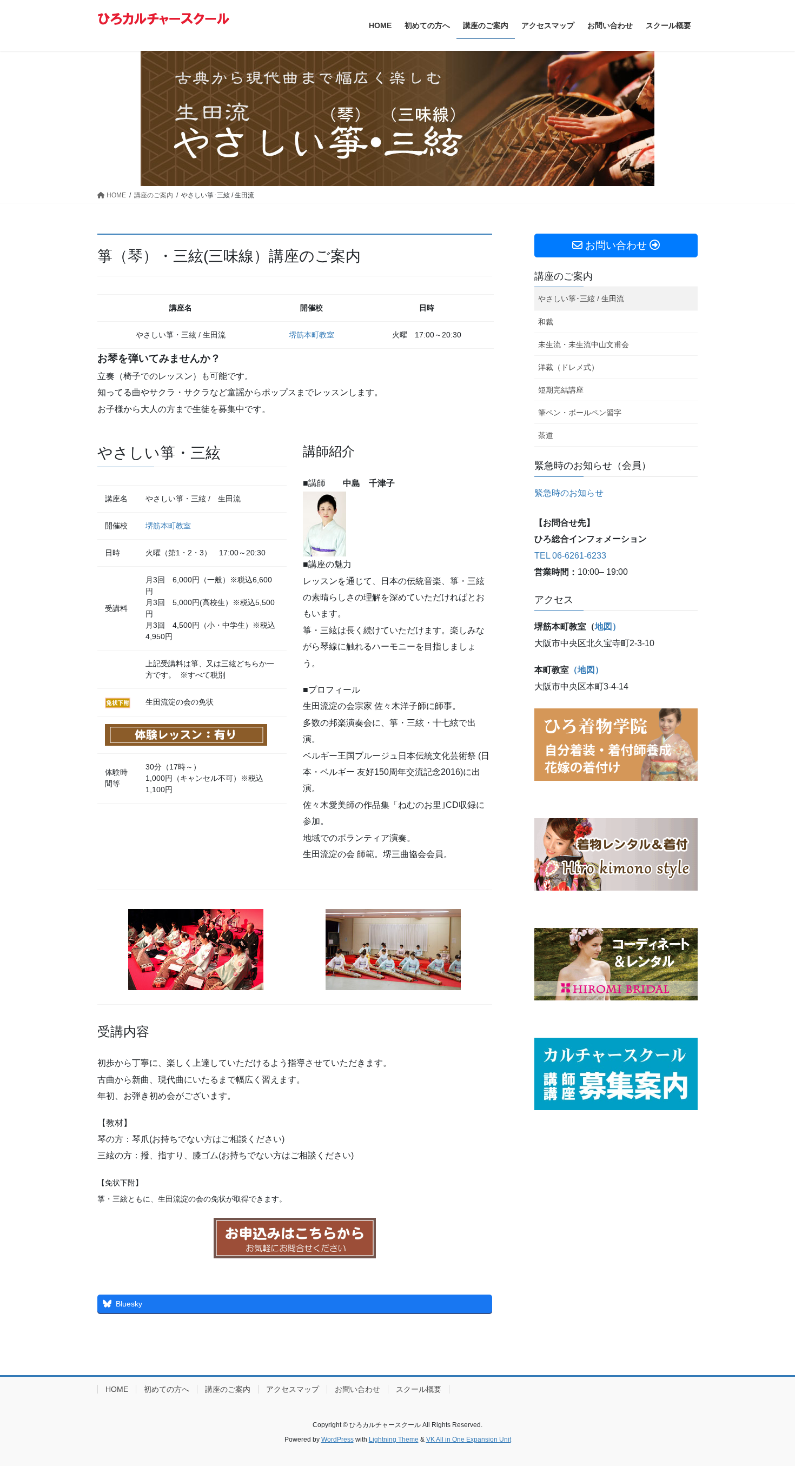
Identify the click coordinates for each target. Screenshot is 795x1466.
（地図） (586, 669)
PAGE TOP (767, 1412)
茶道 (545, 435)
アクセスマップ (292, 1389)
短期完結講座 (561, 390)
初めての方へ (166, 1389)
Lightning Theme (394, 1439)
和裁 (545, 321)
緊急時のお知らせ (569, 492)
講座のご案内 (563, 276)
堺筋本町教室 (311, 334)
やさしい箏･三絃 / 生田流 (581, 298)
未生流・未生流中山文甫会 (583, 344)
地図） (608, 626)
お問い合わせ (357, 1389)
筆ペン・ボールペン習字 (579, 412)
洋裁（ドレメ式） (568, 367)
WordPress (337, 1439)
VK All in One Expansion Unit (468, 1439)
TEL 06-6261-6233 (570, 555)
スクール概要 (418, 1389)
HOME (116, 1389)
